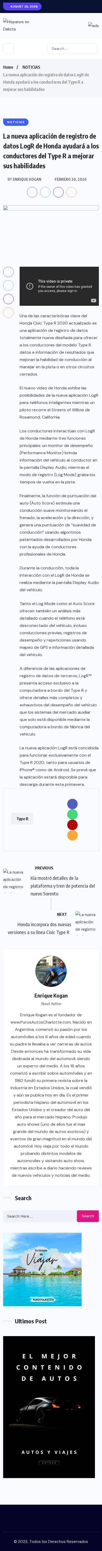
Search (88, 1216)
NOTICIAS (31, 67)
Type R (22, 818)
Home (8, 67)
